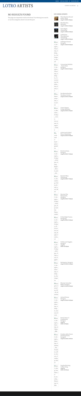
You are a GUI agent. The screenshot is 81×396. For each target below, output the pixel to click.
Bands (57, 1)
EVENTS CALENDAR (70, 5)
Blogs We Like (75, 1)
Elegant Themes (18, 393)
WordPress (33, 393)
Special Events (64, 1)
